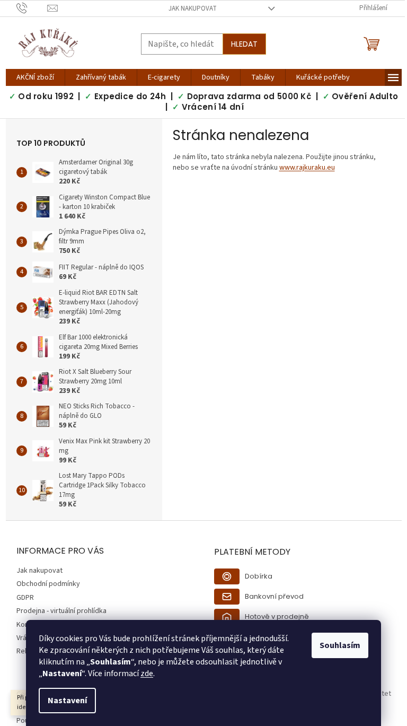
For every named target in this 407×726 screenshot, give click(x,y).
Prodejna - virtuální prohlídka (61, 611)
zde (146, 673)
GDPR (25, 597)
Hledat (244, 44)
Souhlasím (340, 645)
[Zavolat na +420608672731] (32, 8)
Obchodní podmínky (48, 584)
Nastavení (67, 700)
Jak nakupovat (193, 8)
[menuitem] (35, 77)
